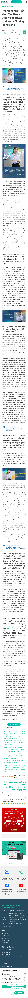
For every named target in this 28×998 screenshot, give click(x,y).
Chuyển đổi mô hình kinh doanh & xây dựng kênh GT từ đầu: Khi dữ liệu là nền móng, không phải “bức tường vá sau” (15, 734)
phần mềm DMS (13, 628)
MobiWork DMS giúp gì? (7, 6)
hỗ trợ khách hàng (7, 49)
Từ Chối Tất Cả (14, 994)
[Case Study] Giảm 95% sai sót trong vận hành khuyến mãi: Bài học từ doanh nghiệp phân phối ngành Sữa (15, 749)
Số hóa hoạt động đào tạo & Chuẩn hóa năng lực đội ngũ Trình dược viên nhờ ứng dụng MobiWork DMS (15, 760)
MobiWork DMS (10, 273)
